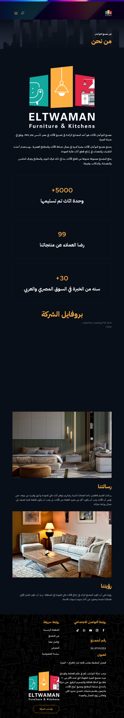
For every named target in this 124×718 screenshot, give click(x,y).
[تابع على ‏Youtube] (90, 680)
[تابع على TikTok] (77, 680)
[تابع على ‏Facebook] (103, 680)
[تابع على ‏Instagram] (97, 680)
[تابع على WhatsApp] (84, 680)
